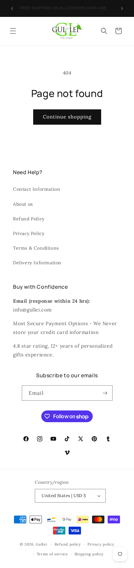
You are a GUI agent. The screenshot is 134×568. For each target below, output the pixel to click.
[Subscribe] (105, 393)
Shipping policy (89, 554)
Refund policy (68, 544)
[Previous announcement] (12, 8)
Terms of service (52, 554)
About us (23, 204)
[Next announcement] (122, 8)
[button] (13, 31)
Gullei (41, 544)
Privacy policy (100, 544)
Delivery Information (37, 263)
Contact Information (36, 189)
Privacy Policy (28, 233)
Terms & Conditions (36, 248)
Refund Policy (29, 219)
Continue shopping (67, 117)
